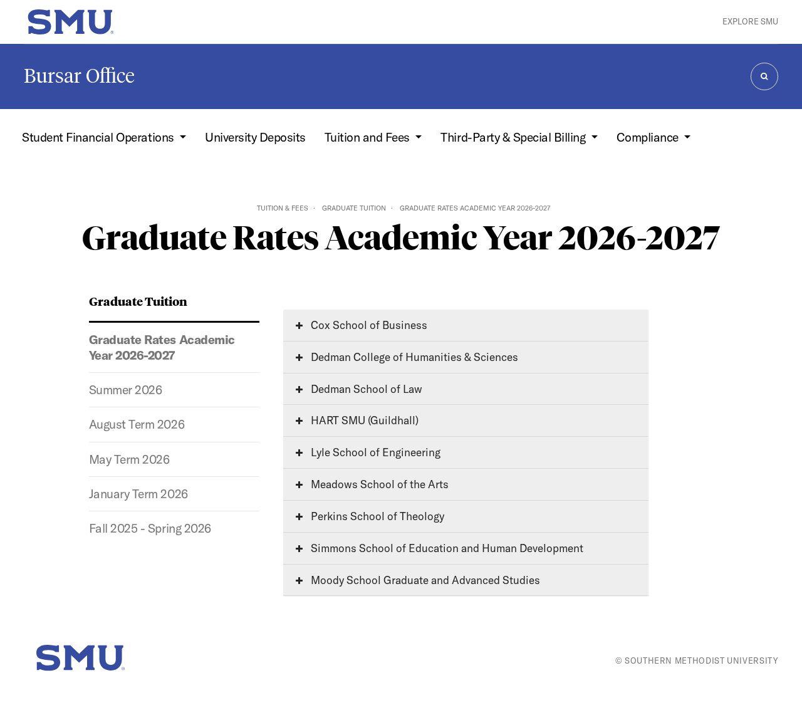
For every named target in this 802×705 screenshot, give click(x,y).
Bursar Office (79, 75)
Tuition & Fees (282, 208)
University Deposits (255, 137)
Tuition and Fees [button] (369, 137)
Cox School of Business (367, 325)
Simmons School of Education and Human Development (445, 548)
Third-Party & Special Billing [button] (514, 137)
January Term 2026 (138, 493)
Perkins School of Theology (376, 516)
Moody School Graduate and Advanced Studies (424, 580)
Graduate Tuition (354, 208)
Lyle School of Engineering (374, 452)
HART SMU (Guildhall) (363, 420)
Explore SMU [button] (750, 21)
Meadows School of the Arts (378, 484)
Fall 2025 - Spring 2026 (150, 528)
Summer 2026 (125, 389)
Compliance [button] (649, 137)
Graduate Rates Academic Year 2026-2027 (162, 347)
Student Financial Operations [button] (99, 137)
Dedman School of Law (365, 388)
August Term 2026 (136, 424)
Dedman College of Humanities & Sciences (413, 356)
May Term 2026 (129, 459)
